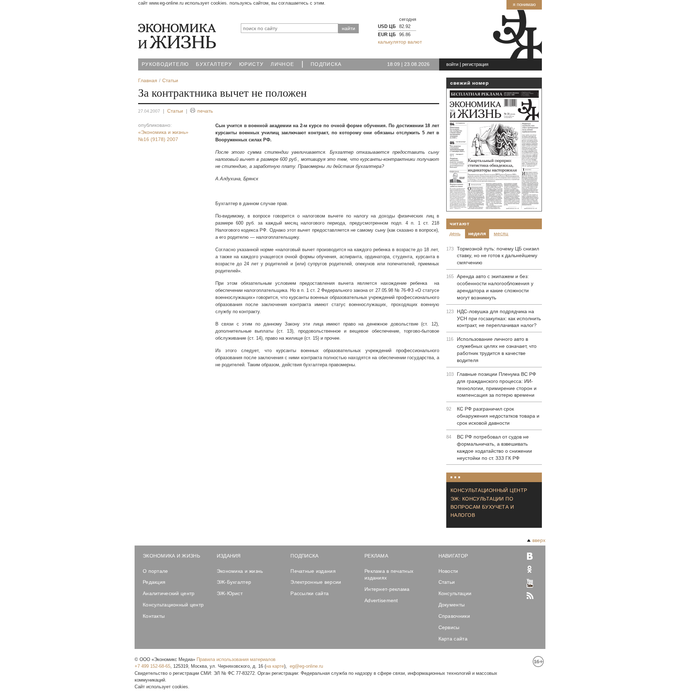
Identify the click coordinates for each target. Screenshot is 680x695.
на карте (275, 666)
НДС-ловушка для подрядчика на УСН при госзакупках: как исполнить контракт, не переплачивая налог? (499, 318)
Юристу (251, 64)
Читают (459, 223)
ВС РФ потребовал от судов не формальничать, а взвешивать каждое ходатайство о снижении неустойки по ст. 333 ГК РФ (494, 447)
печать (205, 111)
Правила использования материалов (236, 659)
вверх (538, 540)
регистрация (475, 64)
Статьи (175, 111)
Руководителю (165, 64)
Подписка (326, 64)
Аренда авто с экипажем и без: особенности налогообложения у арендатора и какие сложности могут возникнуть (495, 286)
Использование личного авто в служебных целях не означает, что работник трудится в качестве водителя (497, 349)
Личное (282, 64)
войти (452, 64)
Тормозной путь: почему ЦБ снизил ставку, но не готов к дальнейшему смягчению (498, 256)
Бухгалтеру (214, 64)
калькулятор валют (400, 42)
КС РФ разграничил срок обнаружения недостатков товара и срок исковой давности (498, 416)
